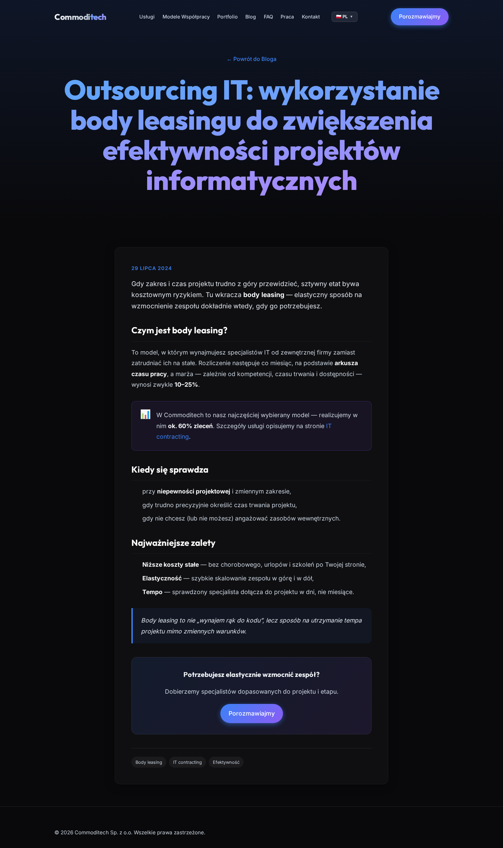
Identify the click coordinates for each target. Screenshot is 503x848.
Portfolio (227, 17)
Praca (287, 17)
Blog (250, 17)
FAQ (268, 17)
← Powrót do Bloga (251, 58)
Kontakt (311, 17)
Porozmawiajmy (419, 16)
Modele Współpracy (186, 17)
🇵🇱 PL (344, 16)
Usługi (147, 17)
